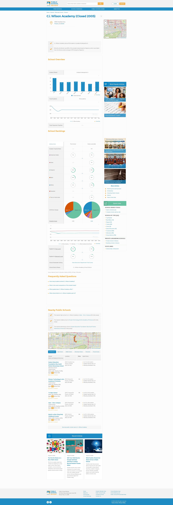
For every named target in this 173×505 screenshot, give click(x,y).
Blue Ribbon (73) (110, 220)
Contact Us (98, 496)
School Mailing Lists (115, 493)
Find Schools (86, 494)
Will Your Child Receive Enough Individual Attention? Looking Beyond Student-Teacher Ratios (74, 461)
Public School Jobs (111, 197)
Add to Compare (54, 375)
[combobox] (81, 3)
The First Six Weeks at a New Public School (54, 459)
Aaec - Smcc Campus (85, 315)
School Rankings (87, 496)
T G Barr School (52, 393)
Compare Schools (100, 494)
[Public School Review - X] (48, 502)
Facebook (50, 502)
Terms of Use (115, 503)
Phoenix (56, 24)
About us (85, 493)
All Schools (52, 351)
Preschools (88, 351)
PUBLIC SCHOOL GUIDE (98, 9)
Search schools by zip (111, 210)
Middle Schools (69, 351)
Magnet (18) (109, 222)
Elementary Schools (79, 351)
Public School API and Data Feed (118, 494)
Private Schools (96, 351)
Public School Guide (100, 493)
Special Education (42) (111, 229)
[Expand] (50, 339)
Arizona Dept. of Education (112, 249)
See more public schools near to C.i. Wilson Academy (74, 427)
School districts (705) (111, 235)
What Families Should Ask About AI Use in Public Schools (93, 460)
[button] (75, 337)
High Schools (60, 351)
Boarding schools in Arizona (112, 243)
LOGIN (115, 4)
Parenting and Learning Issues (114, 189)
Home (84, 491)
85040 (62, 24)
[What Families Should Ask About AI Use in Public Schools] (93, 446)
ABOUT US (117, 9)
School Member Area (115, 491)
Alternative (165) (110, 233)
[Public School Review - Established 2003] (52, 3)
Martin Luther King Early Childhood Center (55, 415)
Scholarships (110, 191)
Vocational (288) (110, 231)
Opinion (109, 195)
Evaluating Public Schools (113, 193)
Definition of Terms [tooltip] (52, 144)
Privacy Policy (122, 503)
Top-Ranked (109, 218)
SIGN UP (122, 4)
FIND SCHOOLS (57, 9)
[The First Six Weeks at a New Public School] (55, 446)
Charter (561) (109, 224)
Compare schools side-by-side (113, 212)
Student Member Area (101, 491)
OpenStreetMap (98, 348)
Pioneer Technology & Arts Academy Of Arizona (81, 320)
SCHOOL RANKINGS (76, 9)
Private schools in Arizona (112, 241)
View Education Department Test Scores (82, 263)
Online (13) (108, 226)
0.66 (92, 221)
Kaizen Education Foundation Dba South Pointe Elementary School (75, 328)
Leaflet (92, 348)
